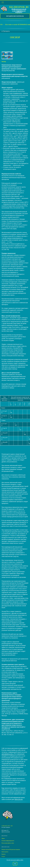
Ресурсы (3, 856)
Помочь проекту (5, 851)
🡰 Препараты (6, 31)
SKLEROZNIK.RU (19, 6)
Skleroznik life (19, 799)
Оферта (3, 838)
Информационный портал (19, 10)
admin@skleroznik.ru (8, 754)
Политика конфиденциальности (8, 840)
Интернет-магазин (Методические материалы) (11, 849)
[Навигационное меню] (3, 2)
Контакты (3, 854)
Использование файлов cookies (8, 843)
